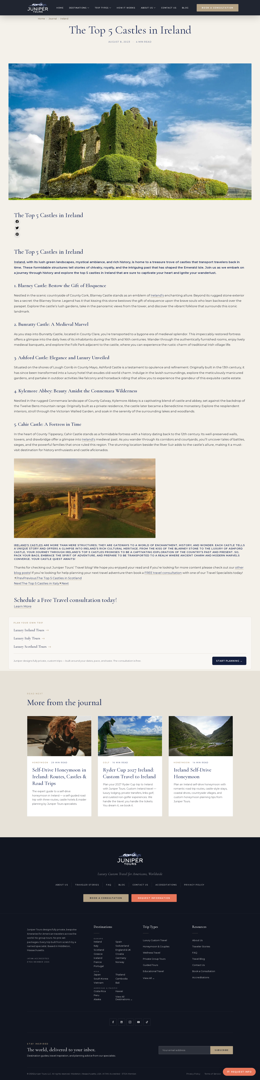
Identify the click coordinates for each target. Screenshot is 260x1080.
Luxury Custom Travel (155, 940)
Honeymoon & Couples (156, 946)
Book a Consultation (217, 8)
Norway (119, 962)
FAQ (108, 885)
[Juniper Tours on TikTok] (147, 1022)
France (98, 962)
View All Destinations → (123, 998)
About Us (147, 8)
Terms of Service (212, 1074)
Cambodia (121, 978)
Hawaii (119, 991)
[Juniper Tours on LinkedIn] (121, 1022)
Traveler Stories (87, 885)
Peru (96, 995)
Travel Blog (198, 959)
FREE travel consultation (163, 573)
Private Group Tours (154, 959)
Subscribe (222, 1050)
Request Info (241, 1071)
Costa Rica (100, 991)
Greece (98, 954)
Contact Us (168, 8)
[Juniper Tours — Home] (130, 858)
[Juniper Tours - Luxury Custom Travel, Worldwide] (37, 8)
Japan (97, 974)
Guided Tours (150, 965)
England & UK (123, 950)
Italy (96, 945)
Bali (117, 982)
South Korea (101, 978)
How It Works (126, 8)
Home (59, 8)
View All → (149, 978)
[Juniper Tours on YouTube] (138, 1022)
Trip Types (101, 8)
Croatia (119, 954)
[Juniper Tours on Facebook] (113, 1022)
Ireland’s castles (28, 545)
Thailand (120, 974)
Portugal (99, 966)
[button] (17, 222)
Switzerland (122, 945)
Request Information (154, 898)
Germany (120, 958)
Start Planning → (229, 661)
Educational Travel (153, 971)
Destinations (77, 8)
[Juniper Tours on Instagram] (130, 1022)
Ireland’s (157, 295)
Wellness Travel (151, 952)
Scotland (99, 950)
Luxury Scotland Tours (32, 646)
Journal (53, 18)
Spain (118, 941)
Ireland (64, 18)
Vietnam (98, 982)
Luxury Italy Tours (29, 638)
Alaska (97, 999)
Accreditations (166, 885)
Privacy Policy (194, 885)
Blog (185, 8)
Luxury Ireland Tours (31, 630)
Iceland (98, 958)
